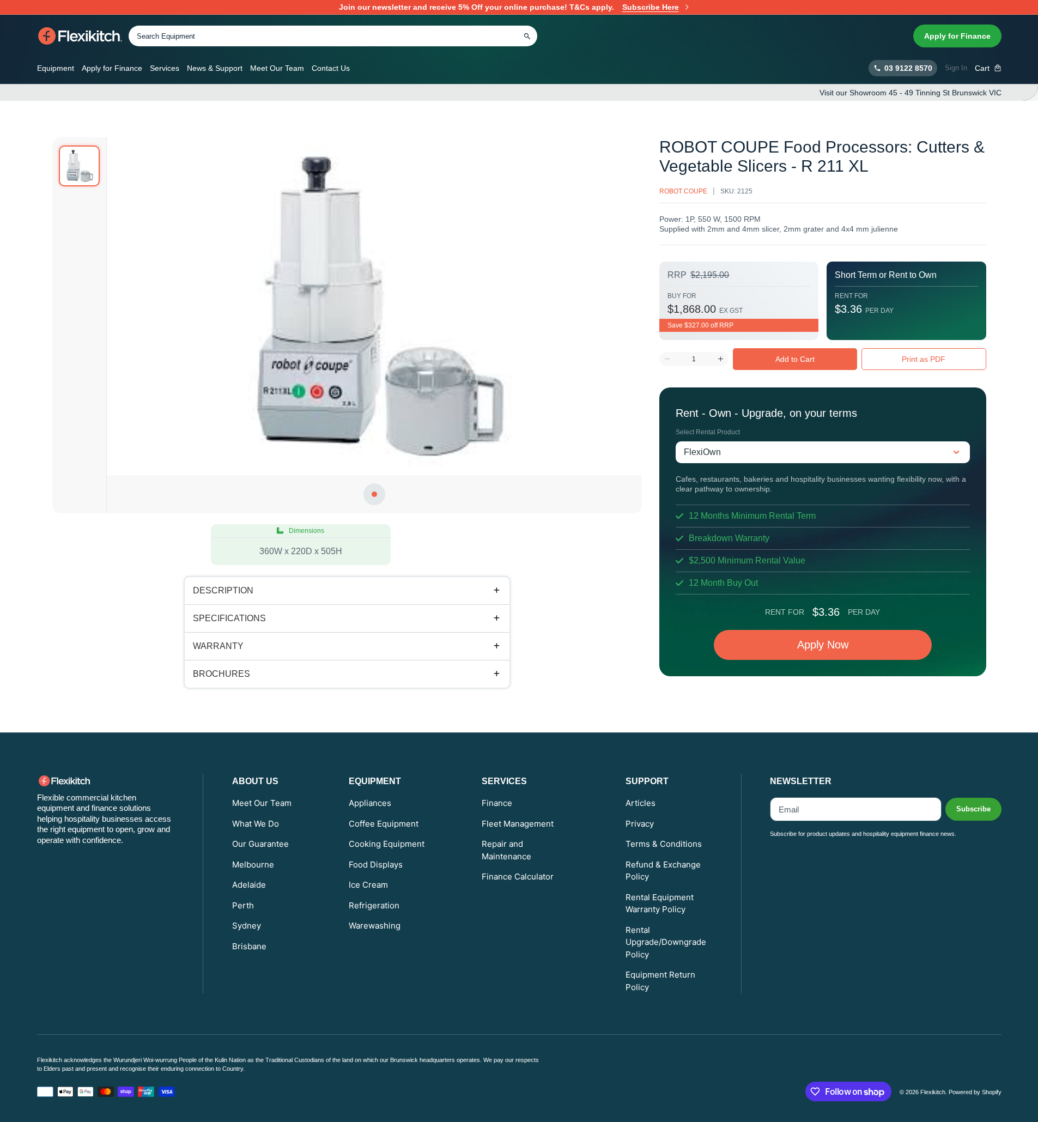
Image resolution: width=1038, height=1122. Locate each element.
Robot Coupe (683, 191)
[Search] (527, 36)
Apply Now (822, 645)
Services (164, 68)
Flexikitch (932, 1092)
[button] (988, 68)
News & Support (214, 68)
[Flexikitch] (80, 36)
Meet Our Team (277, 68)
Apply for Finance (957, 36)
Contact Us (331, 68)
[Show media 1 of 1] (79, 165)
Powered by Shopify (975, 1092)
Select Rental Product (708, 432)
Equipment (55, 68)
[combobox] (333, 36)
